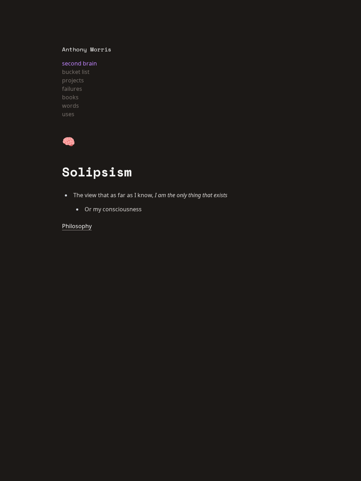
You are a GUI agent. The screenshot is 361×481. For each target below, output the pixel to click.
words (70, 106)
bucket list (76, 72)
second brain (79, 63)
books (70, 97)
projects (73, 80)
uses (68, 114)
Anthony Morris (86, 49)
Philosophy (77, 226)
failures (72, 89)
